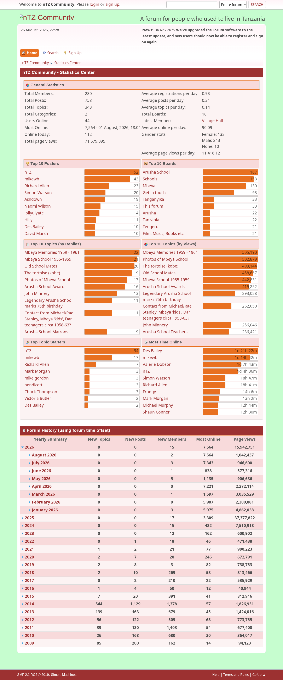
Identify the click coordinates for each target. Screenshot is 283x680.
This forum (153, 206)
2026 (29, 447)
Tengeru (150, 226)
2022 (29, 541)
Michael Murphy (158, 405)
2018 (29, 572)
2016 (29, 588)
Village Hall (212, 120)
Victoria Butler (37, 398)
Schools (150, 179)
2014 (29, 604)
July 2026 (41, 463)
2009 (29, 643)
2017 (29, 580)
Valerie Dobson (157, 364)
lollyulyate (34, 213)
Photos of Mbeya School (47, 279)
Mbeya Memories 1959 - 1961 (52, 252)
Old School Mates (40, 266)
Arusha (149, 213)
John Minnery (37, 293)
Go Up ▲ (259, 674)
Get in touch (154, 192)
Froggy (149, 391)
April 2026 (42, 486)
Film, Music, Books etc (163, 233)
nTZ (27, 172)
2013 (29, 611)
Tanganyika (153, 199)
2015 (29, 596)
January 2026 (45, 510)
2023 (29, 533)
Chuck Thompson (40, 391)
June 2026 (41, 470)
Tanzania (151, 220)
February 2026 (46, 502)
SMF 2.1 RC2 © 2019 (33, 674)
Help (216, 674)
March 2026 (43, 494)
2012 (29, 619)
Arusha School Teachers (165, 332)
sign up (112, 4)
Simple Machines (63, 674)
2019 (29, 564)
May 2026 (41, 478)
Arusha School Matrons (46, 332)
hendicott (33, 385)
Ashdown (33, 199)
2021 (29, 549)
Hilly (28, 220)
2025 (29, 518)
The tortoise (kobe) (42, 273)
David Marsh (36, 233)
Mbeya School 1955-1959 (47, 259)
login (94, 4)
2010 (29, 635)
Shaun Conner (156, 412)
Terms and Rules (236, 674)
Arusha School (156, 172)
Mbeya (149, 186)
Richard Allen (36, 186)
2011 (29, 627)
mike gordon (36, 378)
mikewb (31, 179)
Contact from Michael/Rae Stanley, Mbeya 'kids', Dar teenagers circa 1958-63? (48, 319)
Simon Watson (38, 192)
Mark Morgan (37, 371)
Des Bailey (34, 226)
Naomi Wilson (37, 206)
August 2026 (44, 455)
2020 (29, 557)
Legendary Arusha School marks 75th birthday (48, 303)
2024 (29, 525)
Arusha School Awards (45, 286)
